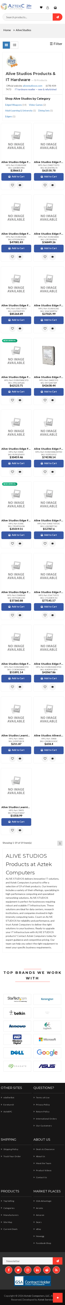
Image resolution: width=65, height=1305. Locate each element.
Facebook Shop (43, 1243)
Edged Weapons (16, 104)
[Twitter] (18, 1270)
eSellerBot (8, 1097)
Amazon (40, 1215)
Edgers (10, 116)
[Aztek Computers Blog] (56, 1270)
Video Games (37, 104)
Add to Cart (18, 176)
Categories (9, 1208)
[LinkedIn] (37, 1270)
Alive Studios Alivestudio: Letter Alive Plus (49, 735)
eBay (38, 1229)
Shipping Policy (10, 1149)
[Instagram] (27, 1270)
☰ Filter (56, 43)
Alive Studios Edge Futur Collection (16, 162)
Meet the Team (43, 1163)
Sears (39, 1222)
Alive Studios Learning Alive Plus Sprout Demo (16, 735)
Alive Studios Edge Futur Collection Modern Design (16, 663)
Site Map (7, 1222)
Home (7, 30)
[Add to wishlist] (12, 185)
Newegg (40, 1236)
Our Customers (44, 1125)
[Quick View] (19, 185)
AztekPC (7, 1111)
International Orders (46, 1118)
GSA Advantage (43, 1201)
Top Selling (8, 1201)
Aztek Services (46, 1299)
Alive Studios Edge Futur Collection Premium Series (49, 448)
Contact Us (41, 1177)
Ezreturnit (8, 1104)
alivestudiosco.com (32, 85)
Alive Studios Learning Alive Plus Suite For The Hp (16, 807)
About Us (40, 1156)
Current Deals (10, 1229)
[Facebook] (8, 1270)
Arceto (39, 1208)
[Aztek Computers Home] (13, 6)
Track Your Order (12, 1156)
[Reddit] (46, 1270)
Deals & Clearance (45, 1149)
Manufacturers (11, 1215)
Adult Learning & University (20, 110)
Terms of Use (43, 1097)
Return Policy (42, 1111)
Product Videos (44, 1170)
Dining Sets (45, 110)
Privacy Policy (43, 1104)
